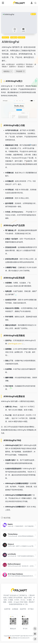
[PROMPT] (19, 3)
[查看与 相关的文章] (4, 81)
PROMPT (17, 636)
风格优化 (29, 66)
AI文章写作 (21, 37)
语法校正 (21, 66)
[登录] (32, 3)
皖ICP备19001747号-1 (27, 636)
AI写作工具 (5, 37)
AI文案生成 (14, 37)
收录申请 (7, 609)
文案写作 (12, 66)
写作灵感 (29, 64)
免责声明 (23, 609)
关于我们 (31, 609)
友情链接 (15, 609)
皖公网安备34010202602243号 (19, 638)
